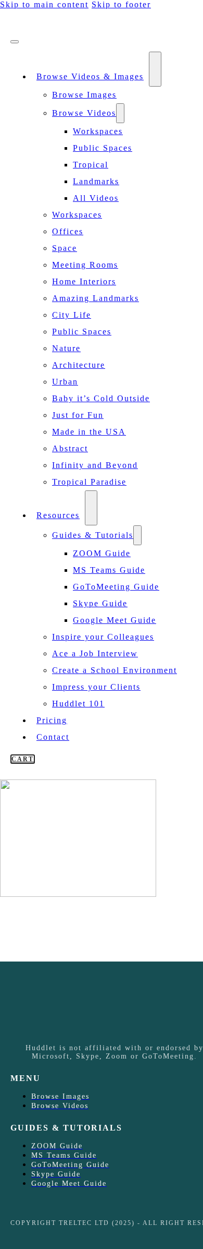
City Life (71, 314)
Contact (52, 736)
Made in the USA (89, 431)
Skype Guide (100, 603)
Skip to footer (121, 4)
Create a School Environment (114, 670)
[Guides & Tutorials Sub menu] (137, 535)
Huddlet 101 (78, 703)
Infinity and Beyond (95, 465)
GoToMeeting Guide (116, 586)
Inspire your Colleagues (103, 636)
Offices (67, 231)
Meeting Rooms (85, 264)
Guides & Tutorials (92, 535)
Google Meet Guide (114, 620)
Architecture (78, 365)
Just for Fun (78, 415)
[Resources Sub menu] (91, 507)
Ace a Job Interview (95, 653)
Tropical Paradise (89, 481)
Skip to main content (44, 4)
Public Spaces (102, 147)
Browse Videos (84, 113)
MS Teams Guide (109, 570)
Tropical (90, 164)
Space (64, 248)
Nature (66, 348)
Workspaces (98, 131)
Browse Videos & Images (90, 76)
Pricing (51, 720)
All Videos (96, 198)
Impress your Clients (96, 686)
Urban (65, 381)
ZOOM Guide (102, 553)
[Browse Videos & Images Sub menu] (155, 69)
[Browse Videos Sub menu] (120, 113)
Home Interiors (84, 281)
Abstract (70, 448)
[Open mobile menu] (14, 41)
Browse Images (84, 94)
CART (22, 759)
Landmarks (96, 181)
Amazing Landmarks (95, 298)
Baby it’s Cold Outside (101, 398)
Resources (58, 515)
